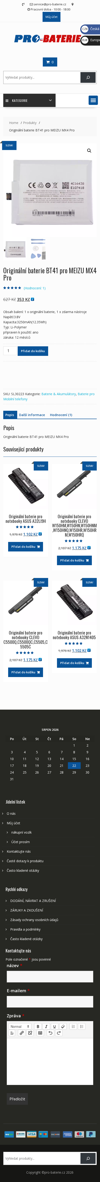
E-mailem (18, 990)
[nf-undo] (50, 1033)
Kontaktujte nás (19, 851)
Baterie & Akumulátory (58, 394)
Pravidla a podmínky (25, 929)
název (14, 965)
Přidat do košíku (33, 351)
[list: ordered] (73, 1026)
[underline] (54, 1026)
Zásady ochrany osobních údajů (34, 920)
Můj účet (51, 17)
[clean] (63, 1026)
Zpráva (15, 1015)
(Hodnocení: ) (35, 288)
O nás (11, 813)
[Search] (88, 77)
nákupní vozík (21, 832)
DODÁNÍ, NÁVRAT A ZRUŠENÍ (33, 900)
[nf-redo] (59, 1033)
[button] (93, 100)
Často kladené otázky (23, 870)
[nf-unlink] (30, 1033)
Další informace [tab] (32, 415)
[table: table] (40, 1033)
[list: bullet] (81, 1026)
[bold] (38, 1026)
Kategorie (20, 100)
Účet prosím (20, 842)
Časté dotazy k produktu (25, 861)
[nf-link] (21, 1033)
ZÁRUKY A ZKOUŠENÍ (26, 910)
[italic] (46, 1026)
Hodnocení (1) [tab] (61, 415)
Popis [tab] (9, 415)
